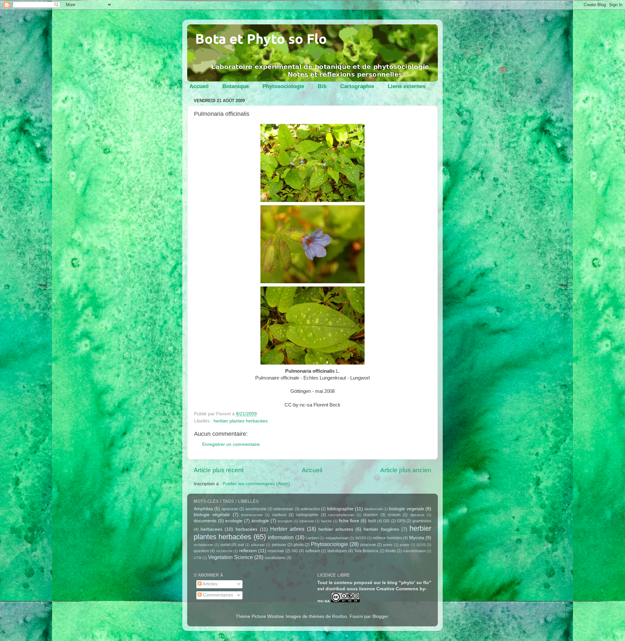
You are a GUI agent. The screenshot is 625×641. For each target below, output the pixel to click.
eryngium (285, 521)
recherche (224, 551)
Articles (209, 583)
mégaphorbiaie (337, 538)
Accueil (199, 86)
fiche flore (349, 520)
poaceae (368, 544)
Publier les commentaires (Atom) (256, 483)
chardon (370, 515)
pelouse (279, 544)
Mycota (416, 537)
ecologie (234, 520)
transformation (414, 551)
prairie (405, 545)
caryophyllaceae (341, 515)
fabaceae (306, 521)
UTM (197, 558)
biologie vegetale (406, 508)
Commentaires (217, 595)
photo (299, 544)
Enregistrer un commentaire (231, 444)
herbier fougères (381, 529)
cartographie (307, 515)
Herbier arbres (287, 529)
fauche (326, 521)
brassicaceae (252, 515)
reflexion (248, 550)
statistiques (337, 551)
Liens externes (406, 86)
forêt (372, 521)
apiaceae (230, 509)
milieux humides (387, 538)
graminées (421, 521)
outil (241, 545)
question (201, 551)
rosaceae (276, 551)
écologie (260, 520)
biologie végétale (212, 514)
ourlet (225, 544)
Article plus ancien (405, 470)
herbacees (211, 529)
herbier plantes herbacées (241, 421)
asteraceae (283, 509)
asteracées (310, 509)
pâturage (258, 545)
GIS (386, 521)
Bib (322, 86)
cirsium (394, 515)
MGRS (360, 538)
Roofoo (339, 616)
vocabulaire (275, 557)
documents (205, 520)
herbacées (246, 529)
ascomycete (256, 509)
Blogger (380, 616)
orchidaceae (203, 545)
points (388, 545)
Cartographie (357, 86)
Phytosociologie (283, 86)
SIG (294, 551)
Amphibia (203, 508)
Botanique (235, 86)
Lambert (312, 538)
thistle (390, 551)
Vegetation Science (230, 557)
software (312, 551)
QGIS (420, 545)
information (281, 537)
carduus (279, 515)
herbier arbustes (335, 529)
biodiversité (373, 509)
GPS (401, 521)
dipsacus (417, 515)
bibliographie (340, 508)
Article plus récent (218, 470)
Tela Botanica (366, 551)
